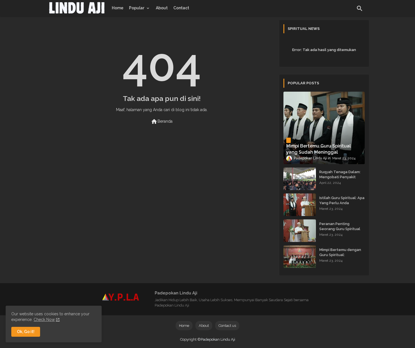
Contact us (227, 325)
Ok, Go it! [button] (25, 331)
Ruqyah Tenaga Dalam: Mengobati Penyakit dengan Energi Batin (340, 177)
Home (117, 8)
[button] (359, 8)
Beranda (161, 121)
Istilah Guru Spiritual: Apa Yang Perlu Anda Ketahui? (341, 203)
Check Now (44, 319)
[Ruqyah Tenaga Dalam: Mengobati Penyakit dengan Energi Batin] (299, 179)
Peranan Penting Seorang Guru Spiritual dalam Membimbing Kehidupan (339, 231)
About (162, 8)
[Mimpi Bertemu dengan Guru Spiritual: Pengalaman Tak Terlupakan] (299, 256)
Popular (136, 8)
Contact (181, 8)
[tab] (117, 8)
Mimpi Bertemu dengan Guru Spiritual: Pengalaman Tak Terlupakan (340, 257)
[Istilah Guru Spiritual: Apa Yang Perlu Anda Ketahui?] (299, 204)
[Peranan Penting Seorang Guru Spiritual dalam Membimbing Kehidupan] (299, 230)
